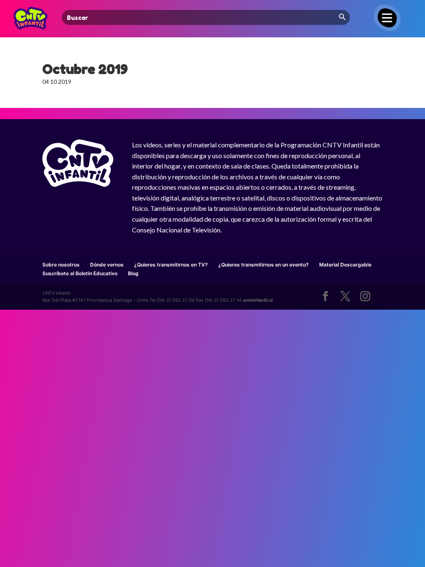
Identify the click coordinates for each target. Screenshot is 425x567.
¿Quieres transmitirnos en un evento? (263, 265)
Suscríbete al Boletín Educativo (79, 273)
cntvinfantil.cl (258, 300)
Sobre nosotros (61, 265)
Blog (133, 273)
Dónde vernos (107, 265)
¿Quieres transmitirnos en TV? (171, 265)
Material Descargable (345, 265)
